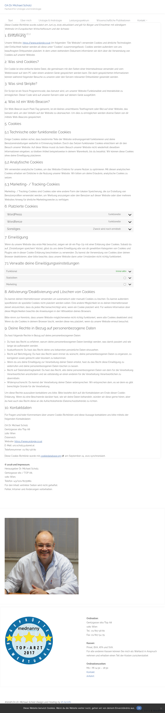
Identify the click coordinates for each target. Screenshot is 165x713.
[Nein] (161, 708)
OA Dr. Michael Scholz (18, 5)
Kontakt (91, 672)
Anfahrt (90, 676)
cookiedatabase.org (51, 456)
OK (139, 708)
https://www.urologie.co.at (36, 43)
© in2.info (66, 702)
